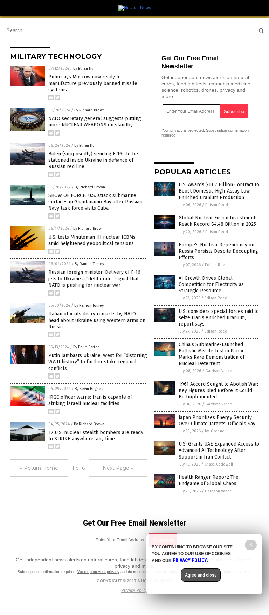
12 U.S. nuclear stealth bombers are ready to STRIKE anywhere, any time (95, 435)
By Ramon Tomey (89, 263)
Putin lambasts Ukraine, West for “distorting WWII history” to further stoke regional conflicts (97, 361)
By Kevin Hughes (89, 388)
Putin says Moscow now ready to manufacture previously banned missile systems (92, 83)
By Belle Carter (86, 347)
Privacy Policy (134, 590)
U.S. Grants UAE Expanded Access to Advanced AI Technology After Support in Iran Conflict (219, 450)
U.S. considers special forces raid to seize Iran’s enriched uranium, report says (219, 317)
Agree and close (201, 575)
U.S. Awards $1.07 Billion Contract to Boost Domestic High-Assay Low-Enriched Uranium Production (219, 191)
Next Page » (118, 468)
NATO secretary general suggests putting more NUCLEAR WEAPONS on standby (94, 122)
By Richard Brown (89, 110)
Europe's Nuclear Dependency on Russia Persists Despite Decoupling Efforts (218, 251)
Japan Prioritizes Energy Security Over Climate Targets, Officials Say (217, 420)
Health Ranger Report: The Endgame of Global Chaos (209, 480)
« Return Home (39, 468)
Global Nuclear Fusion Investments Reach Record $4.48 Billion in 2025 (218, 221)
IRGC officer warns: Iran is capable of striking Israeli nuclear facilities (90, 400)
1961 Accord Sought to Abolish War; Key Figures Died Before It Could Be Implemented (218, 390)
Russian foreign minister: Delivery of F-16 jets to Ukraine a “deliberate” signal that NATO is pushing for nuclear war (94, 278)
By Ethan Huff (84, 68)
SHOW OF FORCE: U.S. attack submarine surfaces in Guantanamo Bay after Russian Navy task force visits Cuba (95, 202)
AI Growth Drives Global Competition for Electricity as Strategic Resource (211, 284)
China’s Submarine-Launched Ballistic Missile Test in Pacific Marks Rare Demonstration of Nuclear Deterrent (211, 354)
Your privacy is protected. (183, 130)
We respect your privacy (98, 571)
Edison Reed (216, 205)
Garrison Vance (218, 371)
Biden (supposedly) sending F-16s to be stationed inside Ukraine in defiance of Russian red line (93, 160)
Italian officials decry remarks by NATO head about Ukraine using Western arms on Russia (96, 320)
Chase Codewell (219, 464)
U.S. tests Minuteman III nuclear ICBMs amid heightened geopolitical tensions (92, 240)
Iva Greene (215, 431)
